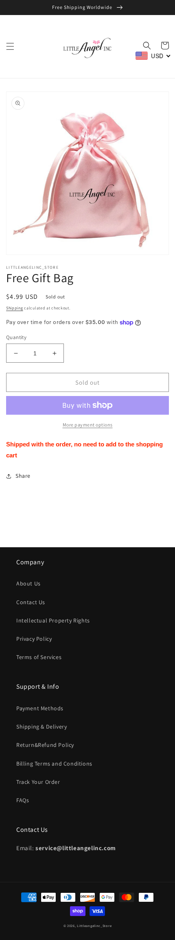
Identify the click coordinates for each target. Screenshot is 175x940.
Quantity (16, 337)
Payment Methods (39, 708)
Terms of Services (38, 657)
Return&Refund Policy (45, 745)
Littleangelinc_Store (94, 925)
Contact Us (30, 602)
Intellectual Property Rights (53, 620)
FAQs (22, 800)
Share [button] (23, 475)
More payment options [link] (88, 425)
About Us (28, 583)
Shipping (14, 308)
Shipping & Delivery (41, 726)
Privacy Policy (34, 638)
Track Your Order (38, 782)
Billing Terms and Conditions (54, 763)
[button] (10, 46)
